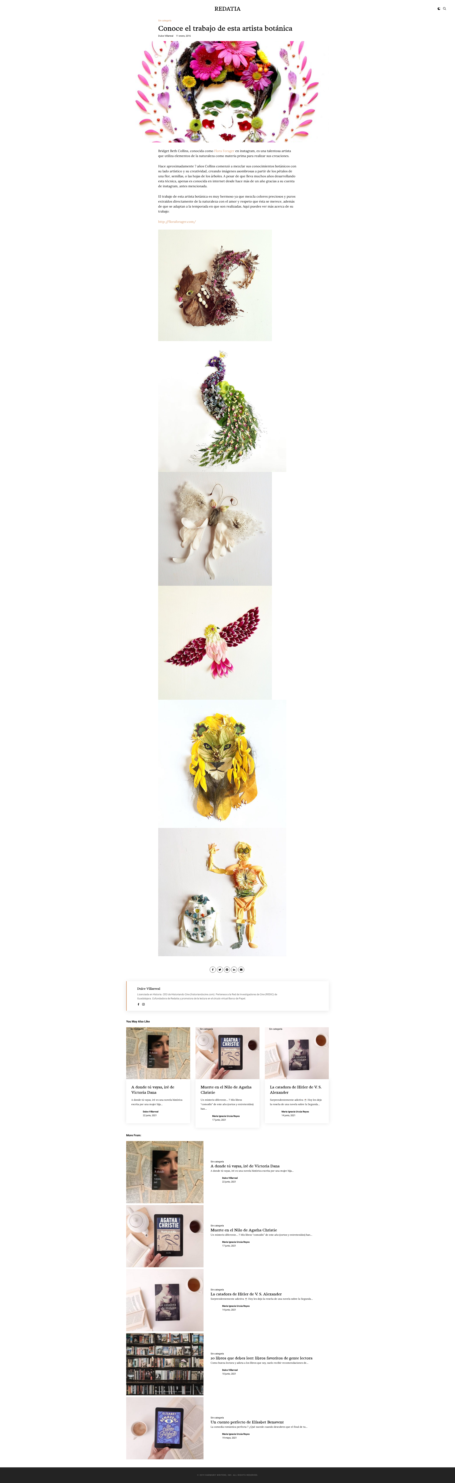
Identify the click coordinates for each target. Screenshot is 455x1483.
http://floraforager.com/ (177, 222)
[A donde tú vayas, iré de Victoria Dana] (165, 1172)
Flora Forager (224, 151)
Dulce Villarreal (165, 35)
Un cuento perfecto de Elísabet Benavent (247, 1422)
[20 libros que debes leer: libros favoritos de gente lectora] (165, 1364)
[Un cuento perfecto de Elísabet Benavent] (165, 1428)
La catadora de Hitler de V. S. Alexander (246, 1293)
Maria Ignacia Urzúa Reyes (226, 1116)
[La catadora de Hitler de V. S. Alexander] (165, 1300)
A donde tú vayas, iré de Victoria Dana (245, 1165)
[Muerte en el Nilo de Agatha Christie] (165, 1236)
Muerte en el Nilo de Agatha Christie (244, 1229)
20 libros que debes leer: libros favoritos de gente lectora (261, 1358)
